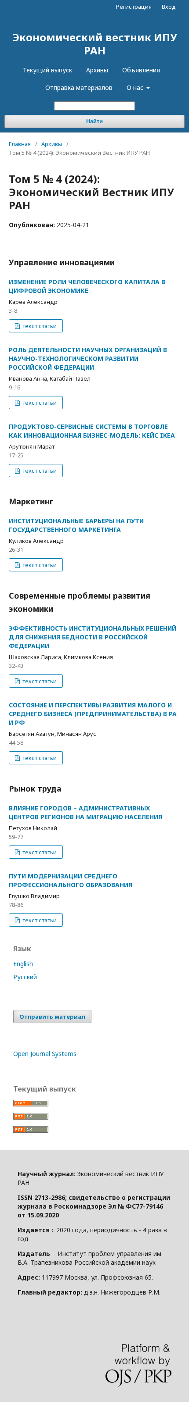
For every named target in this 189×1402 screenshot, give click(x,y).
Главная (20, 144)
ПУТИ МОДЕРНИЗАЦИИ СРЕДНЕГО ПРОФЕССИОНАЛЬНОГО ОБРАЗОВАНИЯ (70, 880)
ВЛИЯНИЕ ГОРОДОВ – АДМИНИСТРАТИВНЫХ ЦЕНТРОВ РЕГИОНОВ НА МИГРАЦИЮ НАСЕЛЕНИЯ (85, 812)
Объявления (141, 70)
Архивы (97, 70)
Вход (169, 7)
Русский (25, 977)
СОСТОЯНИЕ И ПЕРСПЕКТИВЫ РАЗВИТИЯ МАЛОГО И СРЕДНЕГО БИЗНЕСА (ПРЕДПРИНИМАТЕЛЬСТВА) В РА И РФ (93, 714)
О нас (136, 87)
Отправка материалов (79, 87)
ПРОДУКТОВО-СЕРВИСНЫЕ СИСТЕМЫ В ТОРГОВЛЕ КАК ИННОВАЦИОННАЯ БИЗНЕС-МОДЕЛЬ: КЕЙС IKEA (92, 430)
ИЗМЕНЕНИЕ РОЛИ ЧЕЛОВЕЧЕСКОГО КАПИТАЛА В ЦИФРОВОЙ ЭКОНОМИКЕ (87, 286)
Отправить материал (52, 1016)
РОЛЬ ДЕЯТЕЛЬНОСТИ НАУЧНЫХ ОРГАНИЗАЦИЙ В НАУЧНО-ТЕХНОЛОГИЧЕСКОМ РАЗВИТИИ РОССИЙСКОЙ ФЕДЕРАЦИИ (88, 358)
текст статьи (39, 326)
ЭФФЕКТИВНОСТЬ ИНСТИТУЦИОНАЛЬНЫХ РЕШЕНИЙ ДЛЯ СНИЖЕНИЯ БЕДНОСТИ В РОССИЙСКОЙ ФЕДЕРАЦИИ (92, 637)
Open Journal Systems (44, 1053)
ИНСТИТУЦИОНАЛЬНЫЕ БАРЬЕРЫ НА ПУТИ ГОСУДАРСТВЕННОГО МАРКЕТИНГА (76, 525)
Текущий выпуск (47, 70)
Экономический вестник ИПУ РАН (94, 43)
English (23, 964)
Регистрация (134, 7)
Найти (94, 121)
